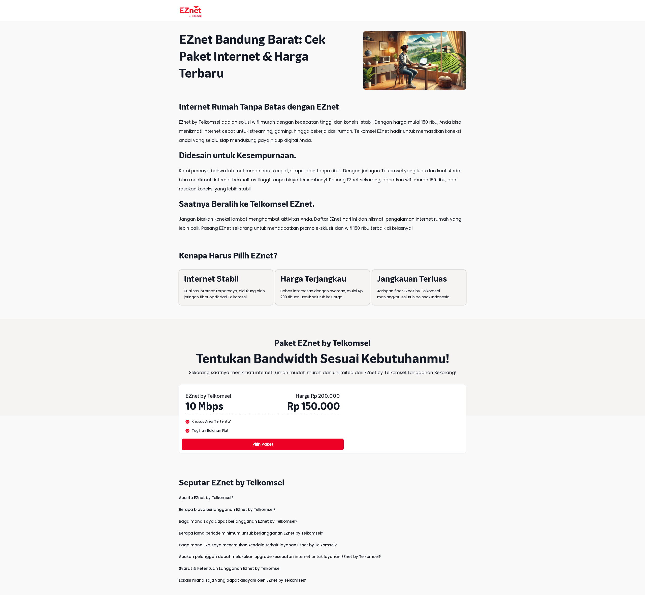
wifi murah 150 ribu (425, 180)
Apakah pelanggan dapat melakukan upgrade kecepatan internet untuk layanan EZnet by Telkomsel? (280, 556)
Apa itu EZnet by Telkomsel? (206, 497)
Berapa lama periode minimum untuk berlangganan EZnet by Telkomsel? (251, 533)
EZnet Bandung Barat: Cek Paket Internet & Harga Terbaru (252, 56)
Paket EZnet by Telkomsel (322, 343)
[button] (322, 498)
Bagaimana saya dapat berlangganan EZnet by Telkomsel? (238, 521)
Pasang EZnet (216, 228)
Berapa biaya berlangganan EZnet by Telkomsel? (227, 509)
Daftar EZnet (327, 219)
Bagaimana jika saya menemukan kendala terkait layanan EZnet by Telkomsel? (258, 545)
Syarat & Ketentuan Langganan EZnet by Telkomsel (229, 568)
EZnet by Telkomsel (199, 122)
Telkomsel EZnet (281, 204)
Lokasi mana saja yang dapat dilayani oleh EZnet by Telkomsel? (242, 580)
